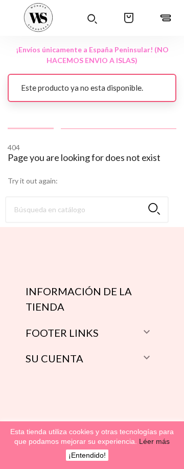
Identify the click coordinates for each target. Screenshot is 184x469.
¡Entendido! (87, 455)
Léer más (153, 441)
